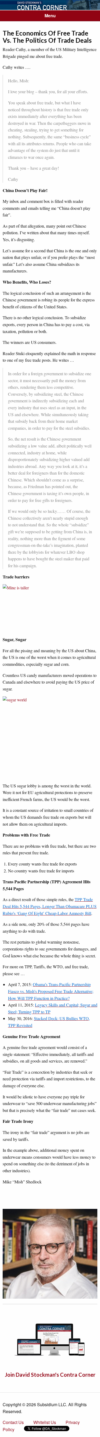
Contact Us (13, 1422)
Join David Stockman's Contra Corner (50, 1374)
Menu (50, 15)
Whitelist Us (44, 1422)
